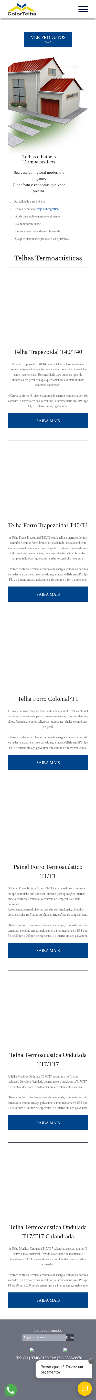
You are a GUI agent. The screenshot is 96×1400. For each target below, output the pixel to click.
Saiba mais (48, 421)
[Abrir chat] (85, 1388)
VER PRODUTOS (48, 37)
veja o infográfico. (48, 209)
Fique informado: (48, 1330)
